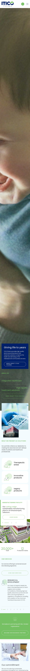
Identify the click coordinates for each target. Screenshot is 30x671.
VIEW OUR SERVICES (15, 573)
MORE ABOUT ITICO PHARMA (12, 364)
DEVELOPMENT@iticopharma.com (15, 107)
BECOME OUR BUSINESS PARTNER (15, 632)
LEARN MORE (14, 517)
